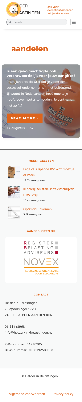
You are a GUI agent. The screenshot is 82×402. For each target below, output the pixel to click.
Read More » (26, 118)
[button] (74, 22)
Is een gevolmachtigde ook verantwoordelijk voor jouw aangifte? (41, 73)
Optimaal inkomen (37, 209)
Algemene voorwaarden (27, 394)
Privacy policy (63, 394)
